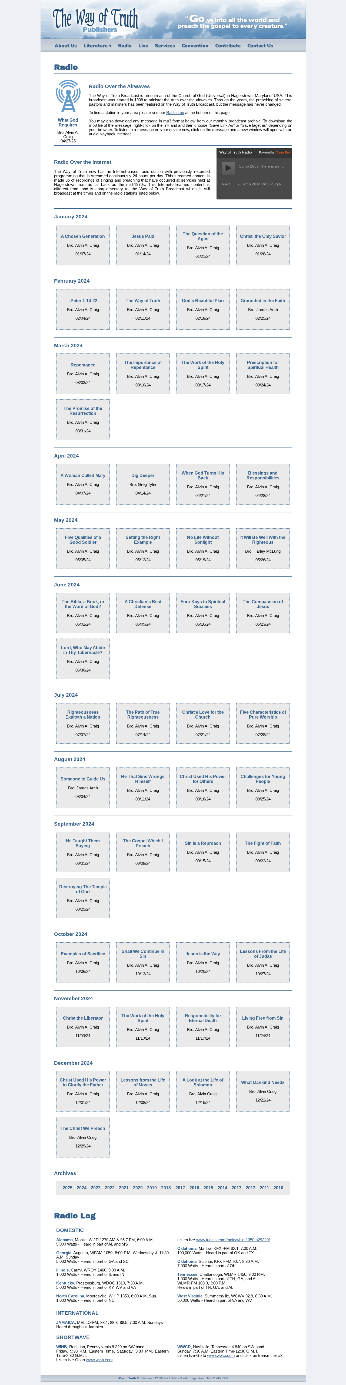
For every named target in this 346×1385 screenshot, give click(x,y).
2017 (180, 1188)
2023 (96, 1188)
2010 (278, 1188)
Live (143, 45)
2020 (138, 1188)
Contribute (228, 45)
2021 (124, 1188)
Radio (125, 45)
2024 (81, 1188)
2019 (152, 1188)
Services (165, 45)
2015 (208, 1188)
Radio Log (175, 113)
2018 (166, 1188)
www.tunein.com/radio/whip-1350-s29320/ (233, 1240)
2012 (250, 1188)
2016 (194, 1188)
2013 (236, 1188)
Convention (195, 45)
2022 (110, 1188)
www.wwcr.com (221, 1355)
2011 (264, 1188)
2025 (67, 1188)
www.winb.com (99, 1360)
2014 (222, 1188)
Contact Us (260, 45)
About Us (66, 45)
